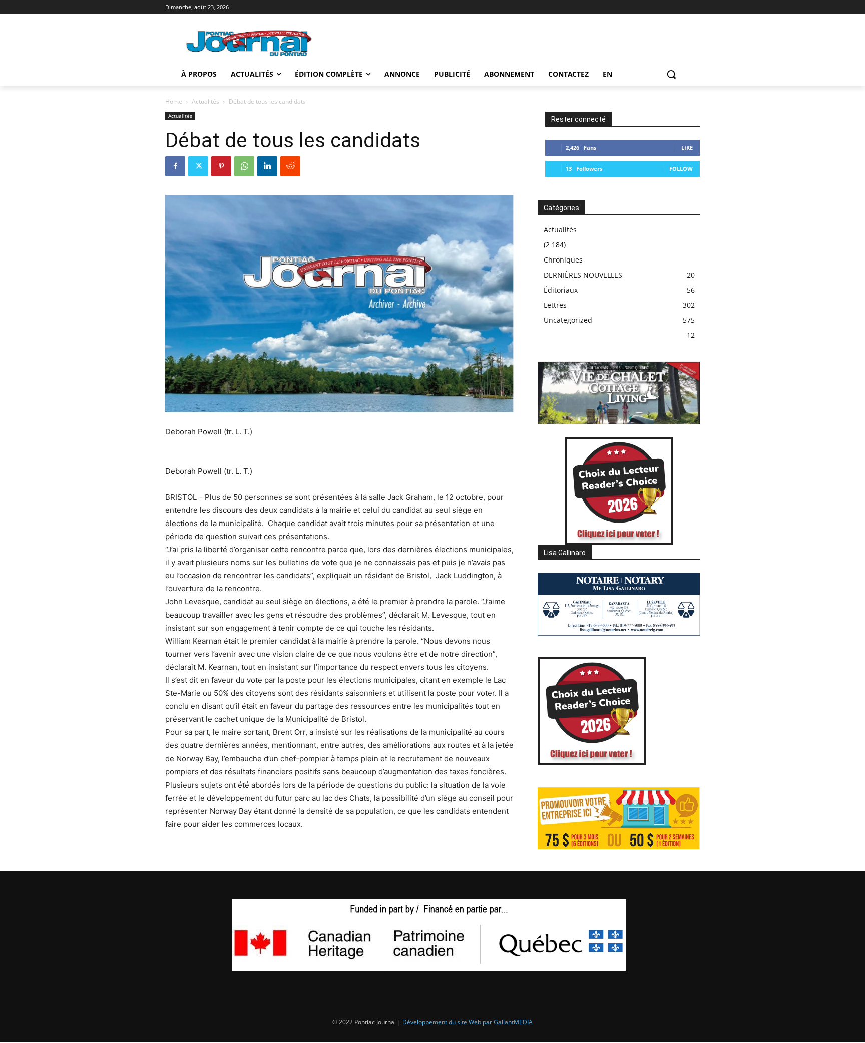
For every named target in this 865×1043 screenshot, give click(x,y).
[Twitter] (198, 166)
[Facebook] (175, 166)
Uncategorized (568, 320)
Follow (681, 168)
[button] (671, 74)
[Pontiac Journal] (250, 43)
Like (687, 147)
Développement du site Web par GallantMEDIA (467, 1022)
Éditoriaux (561, 290)
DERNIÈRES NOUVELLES (583, 275)
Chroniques (563, 260)
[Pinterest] (221, 166)
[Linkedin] (267, 166)
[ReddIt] (290, 166)
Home (173, 101)
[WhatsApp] (244, 166)
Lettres (555, 305)
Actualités (205, 101)
